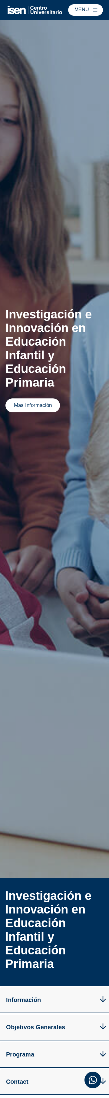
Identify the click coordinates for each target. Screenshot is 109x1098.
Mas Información (33, 405)
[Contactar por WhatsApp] (92, 1080)
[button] (85, 10)
